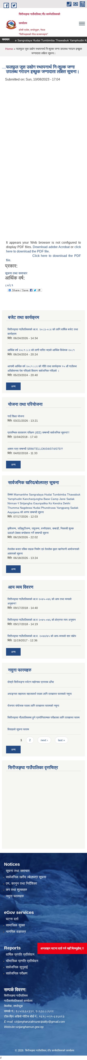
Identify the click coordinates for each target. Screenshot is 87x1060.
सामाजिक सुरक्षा (15, 925)
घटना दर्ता (12, 919)
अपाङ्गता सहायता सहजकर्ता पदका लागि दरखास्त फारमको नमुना (39, 693)
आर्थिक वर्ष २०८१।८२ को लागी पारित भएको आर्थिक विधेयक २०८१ (41, 350)
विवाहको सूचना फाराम (18, 729)
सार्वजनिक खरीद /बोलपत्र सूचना (26, 877)
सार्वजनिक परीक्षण (16, 973)
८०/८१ (9, 285)
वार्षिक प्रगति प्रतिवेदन (20, 954)
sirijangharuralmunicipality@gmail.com (39, 1021)
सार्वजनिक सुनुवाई (17, 967)
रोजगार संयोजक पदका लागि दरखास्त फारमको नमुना (33, 705)
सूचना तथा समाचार (16, 273)
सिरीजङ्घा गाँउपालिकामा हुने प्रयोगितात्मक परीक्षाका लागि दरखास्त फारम (43, 717)
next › (44, 740)
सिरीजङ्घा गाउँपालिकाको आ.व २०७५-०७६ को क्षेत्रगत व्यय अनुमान (41, 619)
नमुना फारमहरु (15, 896)
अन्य (13, 386)
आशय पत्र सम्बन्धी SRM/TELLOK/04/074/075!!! (35, 448)
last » (61, 740)
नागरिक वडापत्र (16, 932)
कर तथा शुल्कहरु (16, 890)
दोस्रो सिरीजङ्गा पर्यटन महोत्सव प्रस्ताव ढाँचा (30, 682)
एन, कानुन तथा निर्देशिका (21, 883)
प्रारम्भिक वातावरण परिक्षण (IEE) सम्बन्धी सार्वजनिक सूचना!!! (38, 432)
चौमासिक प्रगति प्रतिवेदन (22, 961)
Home (9, 48)
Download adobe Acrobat (52, 247)
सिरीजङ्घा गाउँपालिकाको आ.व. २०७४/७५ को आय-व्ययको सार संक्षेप (41, 636)
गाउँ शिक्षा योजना (15, 416)
